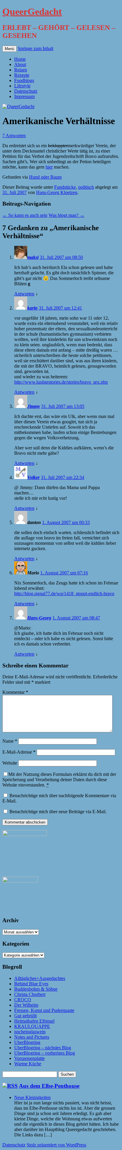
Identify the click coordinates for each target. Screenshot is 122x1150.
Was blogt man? (66, 215)
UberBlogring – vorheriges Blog (44, 1052)
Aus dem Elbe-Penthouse (49, 1086)
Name (9, 741)
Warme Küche (27, 1063)
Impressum (24, 96)
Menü (9, 49)
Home (20, 59)
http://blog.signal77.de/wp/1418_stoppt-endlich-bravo (64, 593)
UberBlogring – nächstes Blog (42, 1047)
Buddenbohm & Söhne (35, 989)
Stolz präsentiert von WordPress (56, 1144)
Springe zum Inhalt (35, 48)
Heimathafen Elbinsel (34, 1021)
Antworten (24, 293)
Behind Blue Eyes (31, 983)
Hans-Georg (39, 617)
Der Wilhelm (26, 1005)
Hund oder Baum (45, 177)
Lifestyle (22, 85)
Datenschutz (25, 91)
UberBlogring (27, 1042)
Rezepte (21, 75)
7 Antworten (14, 135)
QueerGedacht (32, 11)
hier (49, 166)
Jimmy (33, 406)
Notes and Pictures (31, 1037)
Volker (33, 477)
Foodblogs (24, 80)
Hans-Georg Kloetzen (56, 192)
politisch (86, 187)
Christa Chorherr (30, 994)
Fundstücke (65, 187)
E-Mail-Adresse (19, 752)
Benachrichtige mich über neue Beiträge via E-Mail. (58, 811)
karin (32, 307)
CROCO (22, 999)
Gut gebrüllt (25, 1015)
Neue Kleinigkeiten (32, 1097)
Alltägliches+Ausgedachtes (39, 978)
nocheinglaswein (30, 1031)
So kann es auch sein (24, 215)
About (20, 64)
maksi (32, 257)
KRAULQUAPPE (32, 1026)
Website (9, 762)
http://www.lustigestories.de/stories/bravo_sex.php (61, 382)
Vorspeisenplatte (29, 1058)
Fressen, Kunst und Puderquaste (44, 1010)
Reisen (20, 69)
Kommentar (15, 692)
